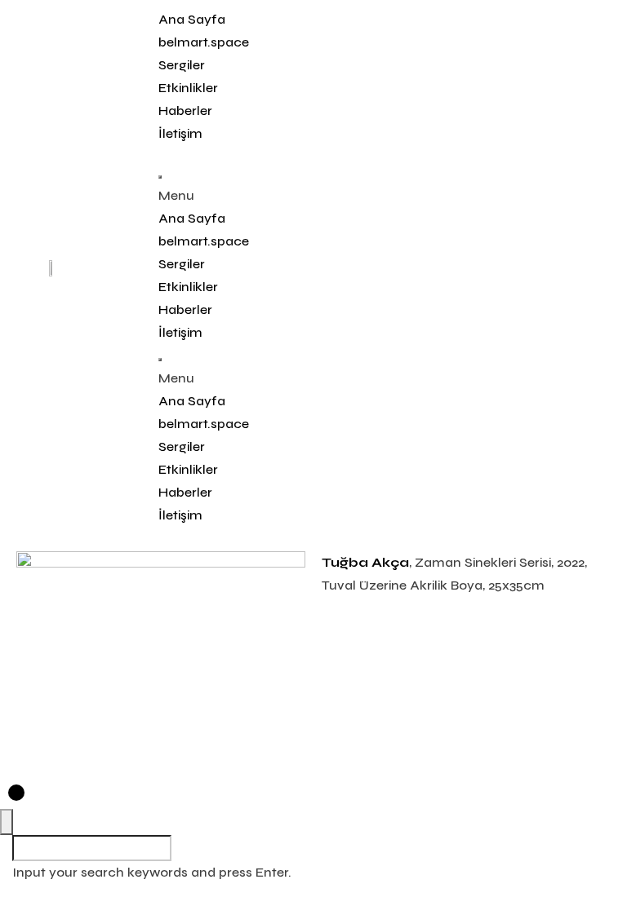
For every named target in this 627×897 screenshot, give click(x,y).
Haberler (185, 110)
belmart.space (203, 42)
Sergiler (181, 65)
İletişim (180, 133)
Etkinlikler (188, 87)
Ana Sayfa (191, 19)
